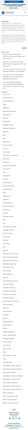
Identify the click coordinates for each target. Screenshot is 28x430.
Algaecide (6, 108)
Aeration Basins (8, 98)
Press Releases (7, 311)
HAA (4, 223)
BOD (4, 138)
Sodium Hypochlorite (9, 335)
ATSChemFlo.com (12, 426)
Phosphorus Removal (9, 294)
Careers (5, 148)
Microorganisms (8, 274)
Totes (4, 359)
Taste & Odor (7, 349)
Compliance (6, 176)
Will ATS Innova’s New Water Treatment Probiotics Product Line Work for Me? (14, 56)
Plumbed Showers (8, 298)
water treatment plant (10, 399)
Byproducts (6, 142)
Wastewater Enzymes (6, 28)
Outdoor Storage (8, 284)
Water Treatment (8, 393)
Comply (5, 179)
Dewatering (6, 196)
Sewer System (7, 325)
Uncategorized (7, 362)
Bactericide (6, 121)
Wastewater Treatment (17, 28)
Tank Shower (7, 345)
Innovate (5, 240)
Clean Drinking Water (9, 165)
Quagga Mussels (8, 321)
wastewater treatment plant (7, 30)
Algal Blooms (7, 115)
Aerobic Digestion (8, 101)
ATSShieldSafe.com (17, 425)
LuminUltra (5, 21)
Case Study (6, 152)
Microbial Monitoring (14, 25)
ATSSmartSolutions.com (18, 424)
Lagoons (5, 250)
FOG (4, 220)
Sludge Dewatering (9, 332)
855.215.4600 (13, 8)
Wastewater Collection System (12, 369)
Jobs (4, 247)
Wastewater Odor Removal (11, 379)
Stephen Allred (6, 23)
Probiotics (6, 315)
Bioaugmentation (5, 25)
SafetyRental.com (14, 427)
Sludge (5, 328)
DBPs (4, 193)
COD (4, 172)
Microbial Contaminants (10, 260)
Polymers (6, 308)
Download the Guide (14, 1)
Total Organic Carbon (9, 355)
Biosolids (5, 132)
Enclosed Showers (8, 206)
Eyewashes (6, 210)
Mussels (5, 277)
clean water (6, 169)
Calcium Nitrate (8, 145)
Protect (5, 318)
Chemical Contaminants (10, 155)
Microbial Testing (8, 267)
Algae (4, 104)
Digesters (6, 199)
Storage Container (8, 338)
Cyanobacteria (7, 189)
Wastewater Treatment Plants (12, 389)
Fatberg (5, 213)
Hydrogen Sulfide (8, 230)
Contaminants (7, 182)
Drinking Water (7, 203)
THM (4, 352)
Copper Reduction (8, 186)
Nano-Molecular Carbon (10, 281)
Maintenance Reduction (10, 257)
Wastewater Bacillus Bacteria (18, 26)
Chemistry (6, 162)
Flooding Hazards (8, 216)
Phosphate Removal (9, 288)
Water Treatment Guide (10, 396)
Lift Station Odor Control (10, 254)
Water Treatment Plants (10, 403)
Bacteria (19, 23)
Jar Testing (6, 243)
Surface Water (7, 342)
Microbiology (8, 26)
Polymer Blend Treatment (11, 301)
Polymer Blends (8, 305)
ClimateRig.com (16, 428)
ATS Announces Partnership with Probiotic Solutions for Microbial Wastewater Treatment (13, 77)
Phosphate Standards (9, 291)
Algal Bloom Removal (9, 111)
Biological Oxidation (9, 128)
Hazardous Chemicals (9, 226)
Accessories (6, 94)
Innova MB (6, 237)
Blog (4, 135)
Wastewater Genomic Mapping (12, 376)
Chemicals (6, 159)
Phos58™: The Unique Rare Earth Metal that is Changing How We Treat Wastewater (14, 64)
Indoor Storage (7, 233)
